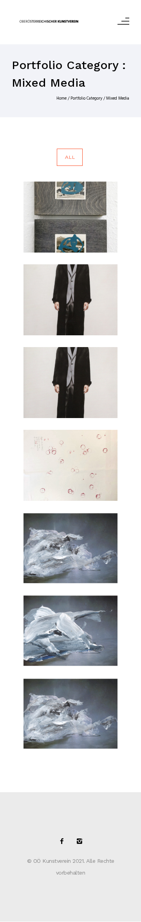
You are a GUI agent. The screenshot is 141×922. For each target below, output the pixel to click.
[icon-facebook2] (64, 841)
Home (61, 98)
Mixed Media (117, 98)
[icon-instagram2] (79, 841)
